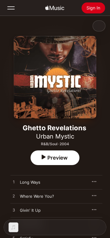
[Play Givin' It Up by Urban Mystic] (14, 210)
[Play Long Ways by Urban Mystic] (14, 182)
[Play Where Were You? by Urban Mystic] (14, 196)
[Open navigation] (11, 8)
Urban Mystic (55, 136)
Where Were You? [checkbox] (37, 196)
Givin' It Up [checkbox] (30, 210)
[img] (54, 8)
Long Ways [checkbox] (30, 182)
